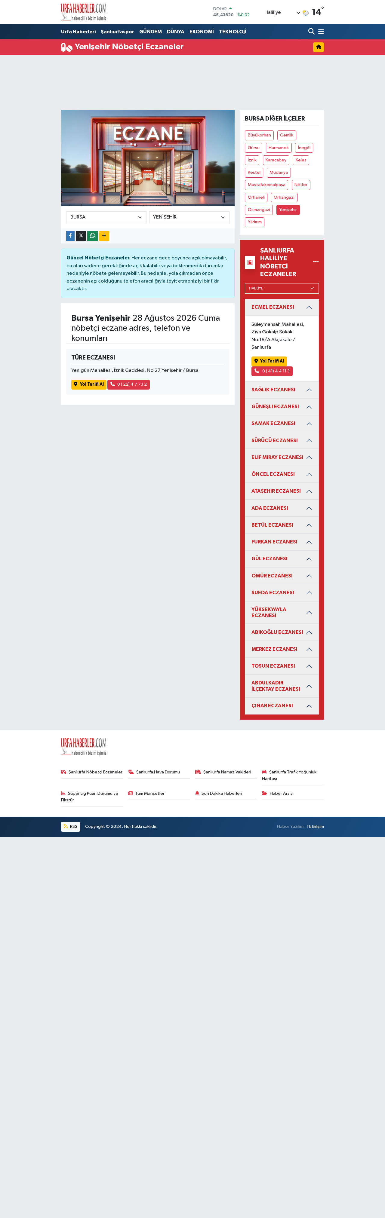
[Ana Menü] (320, 32)
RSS (73, 826)
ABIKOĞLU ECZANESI (277, 632)
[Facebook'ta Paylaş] (70, 236)
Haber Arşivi (282, 793)
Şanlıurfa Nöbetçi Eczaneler (95, 772)
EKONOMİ (201, 31)
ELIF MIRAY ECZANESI (277, 457)
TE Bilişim (315, 826)
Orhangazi (284, 197)
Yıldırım (255, 222)
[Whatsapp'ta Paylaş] (92, 236)
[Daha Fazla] (104, 236)
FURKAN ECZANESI (274, 541)
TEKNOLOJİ (232, 31)
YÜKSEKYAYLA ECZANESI (268, 612)
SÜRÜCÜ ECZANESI (274, 440)
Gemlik (286, 135)
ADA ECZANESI (269, 508)
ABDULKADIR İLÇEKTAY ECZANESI (275, 685)
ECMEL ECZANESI (272, 307)
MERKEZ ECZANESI (274, 649)
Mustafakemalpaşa (266, 184)
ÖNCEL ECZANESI (273, 474)
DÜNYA (175, 31)
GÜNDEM (150, 31)
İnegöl (304, 147)
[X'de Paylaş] (81, 236)
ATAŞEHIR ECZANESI (276, 491)
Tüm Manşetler (150, 793)
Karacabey (276, 160)
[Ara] (312, 32)
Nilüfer (300, 184)
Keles (301, 160)
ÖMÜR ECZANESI (272, 575)
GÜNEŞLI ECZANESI (275, 406)
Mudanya (279, 172)
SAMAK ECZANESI (273, 423)
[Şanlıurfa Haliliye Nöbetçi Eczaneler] (316, 262)
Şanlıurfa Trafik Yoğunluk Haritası (289, 775)
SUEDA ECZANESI (272, 592)
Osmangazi (259, 209)
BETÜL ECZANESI (272, 525)
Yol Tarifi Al (92, 384)
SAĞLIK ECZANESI (273, 389)
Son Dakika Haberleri (222, 793)
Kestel (254, 172)
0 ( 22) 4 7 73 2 (132, 384)
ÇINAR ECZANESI (272, 705)
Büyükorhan (259, 135)
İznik (252, 160)
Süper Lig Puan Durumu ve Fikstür (90, 796)
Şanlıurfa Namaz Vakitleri (227, 772)
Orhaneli (256, 197)
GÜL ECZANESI (269, 558)
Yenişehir (288, 209)
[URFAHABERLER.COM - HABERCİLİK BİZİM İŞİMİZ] (83, 12)
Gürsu (254, 147)
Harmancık (279, 147)
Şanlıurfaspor (117, 31)
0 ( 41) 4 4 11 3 (275, 371)
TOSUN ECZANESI (273, 666)
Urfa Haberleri (78, 31)
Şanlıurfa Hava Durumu (158, 772)
